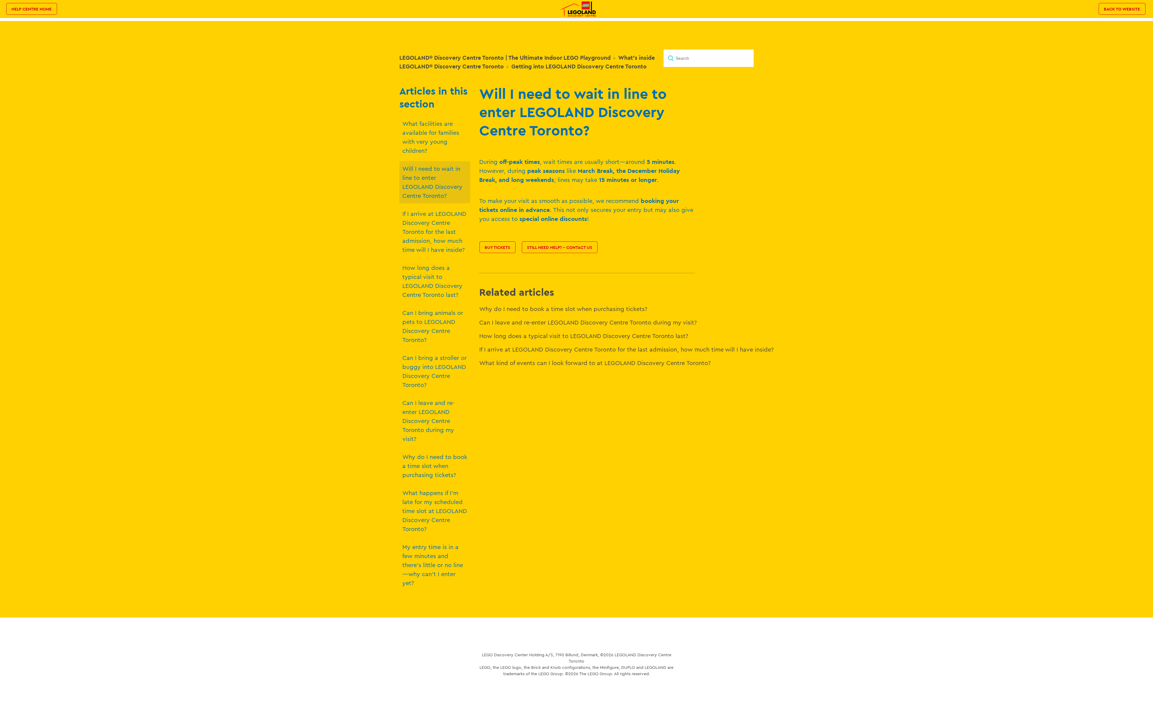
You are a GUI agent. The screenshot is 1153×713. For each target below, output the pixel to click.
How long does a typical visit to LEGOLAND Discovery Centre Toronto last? (432, 281)
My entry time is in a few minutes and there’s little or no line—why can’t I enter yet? (432, 565)
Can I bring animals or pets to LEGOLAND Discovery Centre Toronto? (432, 326)
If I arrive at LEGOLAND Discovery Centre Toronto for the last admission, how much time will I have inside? (434, 231)
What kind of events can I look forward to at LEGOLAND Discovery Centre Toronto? (595, 363)
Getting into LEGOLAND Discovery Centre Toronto (579, 66)
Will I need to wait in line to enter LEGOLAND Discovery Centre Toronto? (432, 182)
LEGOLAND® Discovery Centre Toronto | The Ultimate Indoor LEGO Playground (505, 57)
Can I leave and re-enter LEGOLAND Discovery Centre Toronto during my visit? (428, 421)
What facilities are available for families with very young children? (430, 137)
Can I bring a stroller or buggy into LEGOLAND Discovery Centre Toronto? (434, 371)
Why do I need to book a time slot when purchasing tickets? (434, 466)
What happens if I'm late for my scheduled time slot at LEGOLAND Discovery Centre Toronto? (434, 511)
